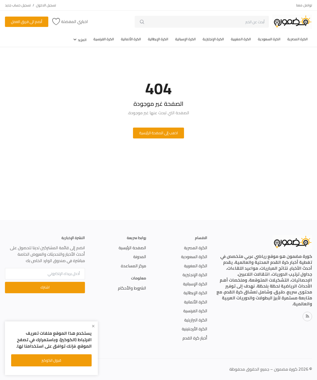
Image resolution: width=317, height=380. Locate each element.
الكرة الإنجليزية (213, 39)
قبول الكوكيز (51, 360)
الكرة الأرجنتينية (194, 329)
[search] (142, 21)
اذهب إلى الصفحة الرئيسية (158, 133)
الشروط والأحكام (132, 288)
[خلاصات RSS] (307, 316)
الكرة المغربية (241, 39)
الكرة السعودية (269, 39)
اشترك (45, 287)
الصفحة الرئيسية (132, 248)
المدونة (139, 257)
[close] (93, 326)
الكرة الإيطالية (158, 39)
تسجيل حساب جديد (18, 5)
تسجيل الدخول (46, 5)
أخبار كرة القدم (195, 338)
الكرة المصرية (297, 39)
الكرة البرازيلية (195, 320)
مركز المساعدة (133, 266)
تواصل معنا (304, 5)
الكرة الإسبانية (185, 39)
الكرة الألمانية (131, 39)
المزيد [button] (81, 40)
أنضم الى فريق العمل (26, 21)
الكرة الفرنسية (103, 39)
